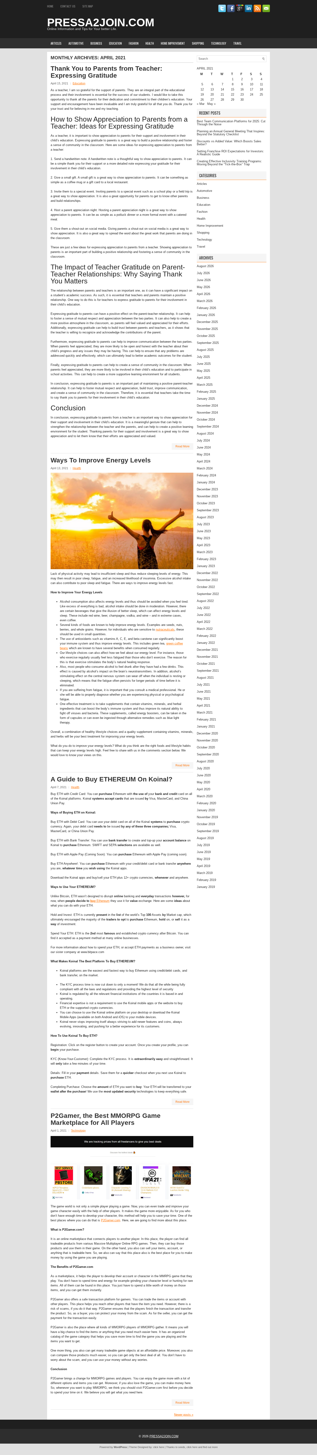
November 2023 (207, 496)
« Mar (200, 104)
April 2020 (203, 789)
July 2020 (203, 768)
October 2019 (206, 824)
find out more (210, 1447)
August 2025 (205, 350)
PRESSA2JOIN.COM (100, 22)
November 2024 (207, 412)
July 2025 (203, 357)
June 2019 (204, 852)
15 (232, 89)
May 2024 (203, 454)
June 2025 (204, 363)
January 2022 (206, 642)
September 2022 (208, 594)
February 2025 (206, 391)
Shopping (198, 43)
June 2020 (204, 775)
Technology (218, 43)
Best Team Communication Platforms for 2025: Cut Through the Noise (231, 123)
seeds (181, 1447)
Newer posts (183, 1414)
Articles (56, 43)
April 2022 (203, 622)
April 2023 (203, 545)
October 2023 (206, 503)
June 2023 (204, 531)
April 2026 (203, 294)
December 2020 (207, 733)
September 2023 (208, 510)
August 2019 (205, 838)
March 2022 (205, 629)
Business (96, 43)
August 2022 (205, 601)
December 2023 (207, 489)
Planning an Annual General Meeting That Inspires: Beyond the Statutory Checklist (231, 133)
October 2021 (206, 663)
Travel (237, 43)
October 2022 (206, 587)
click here (158, 1447)
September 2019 (208, 831)
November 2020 (207, 740)
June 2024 (204, 447)
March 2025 (205, 384)
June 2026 (204, 280)
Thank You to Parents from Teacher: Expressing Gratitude (106, 72)
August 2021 (205, 677)
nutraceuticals (165, 629)
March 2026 (205, 301)
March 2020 (205, 796)
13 (212, 89)
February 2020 (206, 803)
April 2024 (203, 461)
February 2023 (206, 559)
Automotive (76, 43)
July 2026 (203, 273)
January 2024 (206, 482)
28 (222, 99)
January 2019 (206, 887)
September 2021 (208, 670)
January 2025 (206, 398)
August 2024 (205, 433)
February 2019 (206, 880)
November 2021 (207, 656)
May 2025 (203, 370)
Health (150, 43)
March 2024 (205, 468)
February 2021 (206, 719)
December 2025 (207, 322)
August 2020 (205, 761)
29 (232, 99)
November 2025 (207, 329)
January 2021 (206, 726)
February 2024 (206, 475)
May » (211, 104)
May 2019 (203, 859)
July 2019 (203, 845)
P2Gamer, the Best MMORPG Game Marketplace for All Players (106, 1119)
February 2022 (206, 636)
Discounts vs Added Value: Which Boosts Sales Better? (229, 143)
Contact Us (67, 6)
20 (212, 94)
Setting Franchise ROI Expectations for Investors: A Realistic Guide (230, 152)
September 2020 (208, 754)
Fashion (134, 43)
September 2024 (208, 426)
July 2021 (203, 684)
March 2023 (205, 552)
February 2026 (206, 308)
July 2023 (203, 524)
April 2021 (203, 705)
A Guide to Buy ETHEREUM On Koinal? (111, 779)
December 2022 (207, 573)
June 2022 (204, 615)
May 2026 (203, 287)
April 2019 (203, 866)
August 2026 (205, 266)
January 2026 (206, 315)
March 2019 (205, 873)
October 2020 (206, 747)
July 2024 (203, 440)
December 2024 (207, 405)
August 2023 (205, 517)
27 (212, 99)
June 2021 (204, 691)
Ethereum (100, 901)
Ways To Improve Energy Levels (101, 460)
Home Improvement (173, 43)
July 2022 (203, 608)
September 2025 (208, 343)
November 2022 (207, 580)
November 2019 (207, 817)
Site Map (87, 6)
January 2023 (206, 566)
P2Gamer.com (110, 1220)
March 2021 (205, 712)
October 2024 (206, 419)
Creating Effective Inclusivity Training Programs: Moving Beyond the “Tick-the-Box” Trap (229, 162)
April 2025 (203, 377)
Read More (182, 446)
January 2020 (206, 810)
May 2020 (203, 782)
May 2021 (203, 698)
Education (115, 43)
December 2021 (207, 649)
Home (50, 6)
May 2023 (203, 538)
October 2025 (206, 336)
